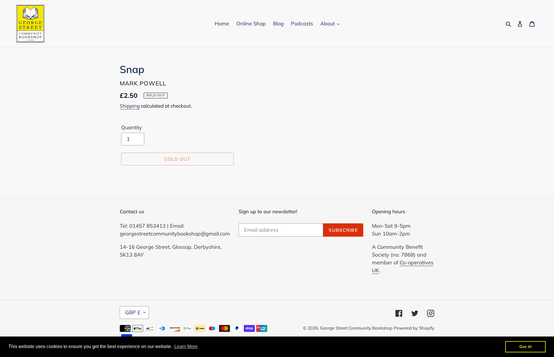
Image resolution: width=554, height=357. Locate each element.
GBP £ (133, 312)
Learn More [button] (186, 346)
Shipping (130, 106)
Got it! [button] (525, 346)
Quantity (131, 127)
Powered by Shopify (414, 328)
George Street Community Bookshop (356, 328)
